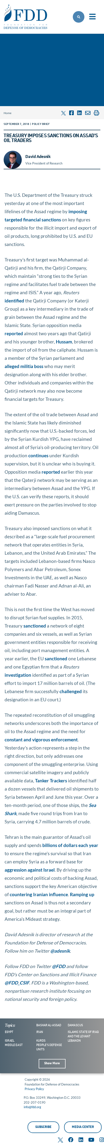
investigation (18, 675)
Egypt (9, 1032)
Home (7, 113)
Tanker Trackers (51, 780)
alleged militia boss (24, 366)
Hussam (64, 341)
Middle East (14, 1045)
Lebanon (74, 1040)
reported (14, 333)
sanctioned (34, 625)
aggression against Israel (30, 870)
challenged (70, 691)
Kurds (40, 1040)
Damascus (75, 1025)
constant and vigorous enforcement (41, 739)
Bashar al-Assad (48, 1025)
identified (14, 300)
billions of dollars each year (70, 845)
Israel (9, 1040)
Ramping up (82, 894)
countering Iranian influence (39, 894)
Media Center (83, 1127)
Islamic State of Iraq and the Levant (83, 1034)
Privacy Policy (34, 1089)
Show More (52, 1063)
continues (38, 455)
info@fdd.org (32, 1107)
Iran (39, 1032)
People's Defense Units (49, 1047)
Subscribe (43, 1127)
